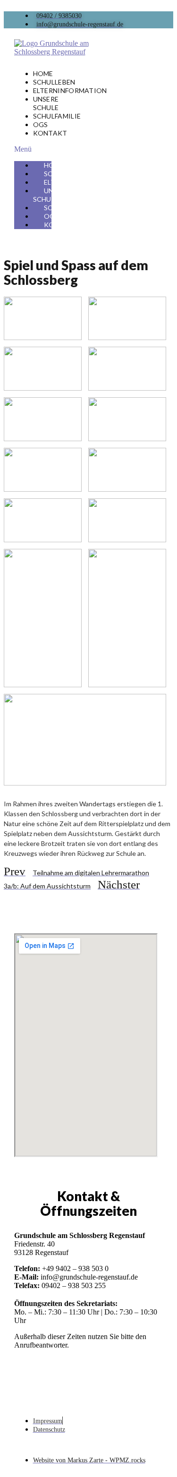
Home (43, 73)
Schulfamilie (57, 116)
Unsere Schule (46, 103)
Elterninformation (70, 90)
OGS (40, 124)
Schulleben (54, 82)
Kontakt (50, 133)
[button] (32, 149)
